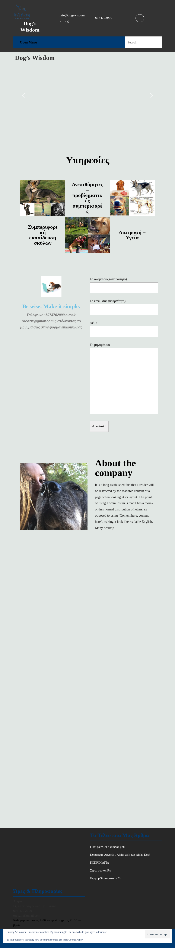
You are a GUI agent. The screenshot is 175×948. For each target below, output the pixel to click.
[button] (23, 95)
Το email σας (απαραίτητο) (107, 301)
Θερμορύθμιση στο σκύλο (106, 878)
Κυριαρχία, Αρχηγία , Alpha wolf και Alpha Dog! (120, 854)
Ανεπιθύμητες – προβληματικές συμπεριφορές (87, 198)
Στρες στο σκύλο (100, 870)
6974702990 (103, 17)
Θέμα (93, 323)
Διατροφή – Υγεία (132, 234)
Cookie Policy (76, 939)
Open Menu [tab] (28, 42)
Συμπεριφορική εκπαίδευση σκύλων (42, 235)
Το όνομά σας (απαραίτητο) (108, 279)
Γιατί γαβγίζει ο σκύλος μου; (107, 846)
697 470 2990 (22, 910)
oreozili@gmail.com (26, 915)
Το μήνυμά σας (100, 345)
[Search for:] (137, 43)
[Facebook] (139, 18)
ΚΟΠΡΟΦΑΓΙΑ (99, 862)
